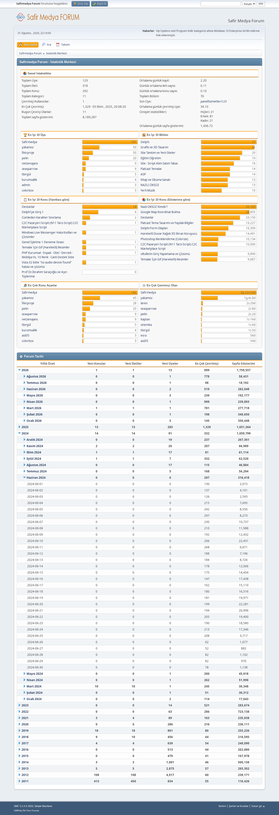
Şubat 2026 (35, 414)
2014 (25, 762)
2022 (25, 712)
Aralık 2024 (35, 440)
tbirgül (26, 174)
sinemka (146, 325)
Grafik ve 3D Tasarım (154, 147)
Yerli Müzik (148, 190)
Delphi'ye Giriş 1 (33, 212)
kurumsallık (29, 180)
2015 (25, 756)
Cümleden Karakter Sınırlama (41, 217)
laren (144, 303)
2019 (25, 731)
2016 (25, 750)
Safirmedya (29, 142)
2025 (25, 427)
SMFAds (18, 810)
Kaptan (145, 319)
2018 (25, 737)
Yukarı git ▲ (258, 806)
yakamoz (28, 147)
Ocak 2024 (34, 699)
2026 (25, 370)
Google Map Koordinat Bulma (160, 212)
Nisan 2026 (35, 402)
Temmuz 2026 (37, 383)
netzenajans (30, 163)
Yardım (222, 806)
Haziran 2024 (36, 478)
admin (26, 185)
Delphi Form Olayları (154, 228)
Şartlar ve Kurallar (238, 806)
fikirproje (28, 153)
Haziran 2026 (36, 389)
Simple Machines (43, 806)
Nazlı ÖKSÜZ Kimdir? (154, 207)
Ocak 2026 (34, 421)
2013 (25, 769)
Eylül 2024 (34, 459)
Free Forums (32, 810)
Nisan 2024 (35, 680)
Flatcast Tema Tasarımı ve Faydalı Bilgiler (167, 223)
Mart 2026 (34, 408)
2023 (25, 705)
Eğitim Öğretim (151, 158)
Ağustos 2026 (36, 376)
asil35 (25, 335)
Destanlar (28, 207)
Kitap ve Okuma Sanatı (155, 180)
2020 (25, 724)
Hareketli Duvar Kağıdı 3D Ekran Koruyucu (169, 234)
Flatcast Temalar (151, 169)
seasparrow (29, 169)
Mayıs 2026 (35, 395)
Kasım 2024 (35, 446)
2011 (25, 781)
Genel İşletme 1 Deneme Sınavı (43, 242)
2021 (25, 718)
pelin (25, 158)
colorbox (28, 190)
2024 (25, 433)
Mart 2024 (34, 686)
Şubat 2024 (35, 693)
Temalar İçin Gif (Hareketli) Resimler (46, 247)
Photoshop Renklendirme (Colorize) (164, 239)
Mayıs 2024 (35, 674)
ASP (143, 174)
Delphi (145, 142)
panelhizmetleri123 (214, 101)
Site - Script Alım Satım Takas (159, 163)
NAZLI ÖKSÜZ (150, 185)
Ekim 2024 (34, 452)
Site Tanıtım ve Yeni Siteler (158, 153)
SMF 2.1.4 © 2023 (23, 806)
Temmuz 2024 (37, 471)
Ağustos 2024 (36, 465)
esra (143, 335)
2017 (25, 743)
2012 (25, 775)
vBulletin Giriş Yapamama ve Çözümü (165, 254)
